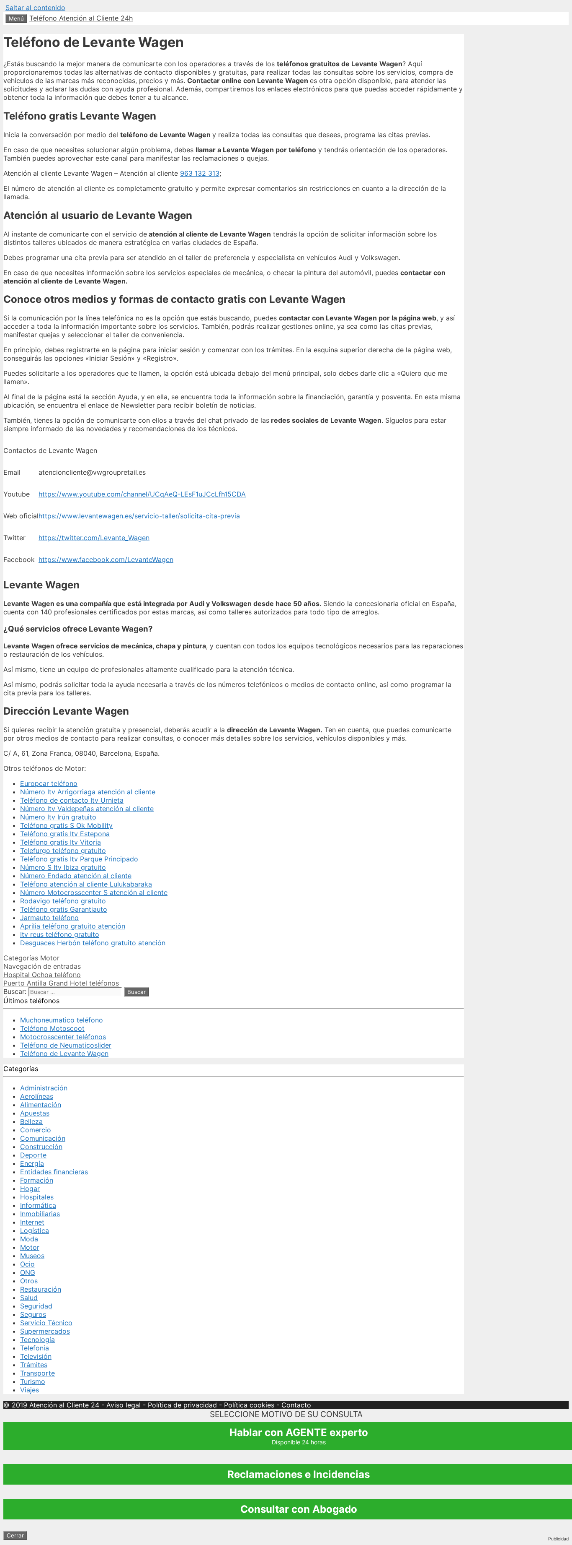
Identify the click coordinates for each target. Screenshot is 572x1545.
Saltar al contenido (35, 7)
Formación (36, 1180)
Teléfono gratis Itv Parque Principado (79, 859)
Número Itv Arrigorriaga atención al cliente (87, 792)
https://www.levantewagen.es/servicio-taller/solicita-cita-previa (139, 516)
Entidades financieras (54, 1172)
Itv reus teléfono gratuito (59, 934)
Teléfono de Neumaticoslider (65, 1045)
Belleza (31, 1121)
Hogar (30, 1188)
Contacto (296, 1405)
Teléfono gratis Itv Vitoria (60, 842)
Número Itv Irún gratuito (58, 817)
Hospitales (37, 1197)
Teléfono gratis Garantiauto (63, 909)
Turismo (32, 1381)
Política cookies (249, 1405)
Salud (29, 1297)
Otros (29, 1281)
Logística (34, 1230)
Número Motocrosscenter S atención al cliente (93, 892)
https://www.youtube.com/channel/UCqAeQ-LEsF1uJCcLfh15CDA (142, 494)
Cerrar (15, 1535)
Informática (38, 1205)
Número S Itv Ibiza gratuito (63, 867)
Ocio (27, 1264)
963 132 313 (199, 173)
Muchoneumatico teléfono (61, 1020)
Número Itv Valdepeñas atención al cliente (87, 808)
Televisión (36, 1356)
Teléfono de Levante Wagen (64, 1053)
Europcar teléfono (48, 783)
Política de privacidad (182, 1405)
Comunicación (42, 1138)
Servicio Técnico (46, 1323)
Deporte (33, 1155)
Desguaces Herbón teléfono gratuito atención (92, 943)
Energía (32, 1163)
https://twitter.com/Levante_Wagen (94, 537)
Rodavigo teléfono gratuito (63, 901)
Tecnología (37, 1339)
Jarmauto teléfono (49, 917)
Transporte (37, 1373)
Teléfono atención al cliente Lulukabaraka (86, 884)
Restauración (40, 1289)
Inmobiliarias (40, 1213)
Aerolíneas (36, 1096)
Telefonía (34, 1348)
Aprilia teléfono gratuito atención (72, 926)
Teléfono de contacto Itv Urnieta (72, 800)
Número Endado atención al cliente (75, 875)
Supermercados (45, 1331)
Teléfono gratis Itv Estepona (65, 834)
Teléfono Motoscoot (52, 1028)
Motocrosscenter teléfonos (63, 1037)
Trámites (33, 1364)
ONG (27, 1272)
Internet (32, 1222)
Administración (43, 1088)
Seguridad (36, 1306)
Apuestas (34, 1113)
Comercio (35, 1130)
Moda (29, 1239)
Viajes (29, 1390)
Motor (49, 958)
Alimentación (40, 1104)
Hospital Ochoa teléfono (42, 974)
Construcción (41, 1146)
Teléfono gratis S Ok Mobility (66, 825)
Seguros (33, 1314)
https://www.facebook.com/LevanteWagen (106, 559)
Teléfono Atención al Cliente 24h (81, 18)
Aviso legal (123, 1405)
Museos (32, 1255)
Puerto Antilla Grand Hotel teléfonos (61, 983)
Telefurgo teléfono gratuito (63, 850)
